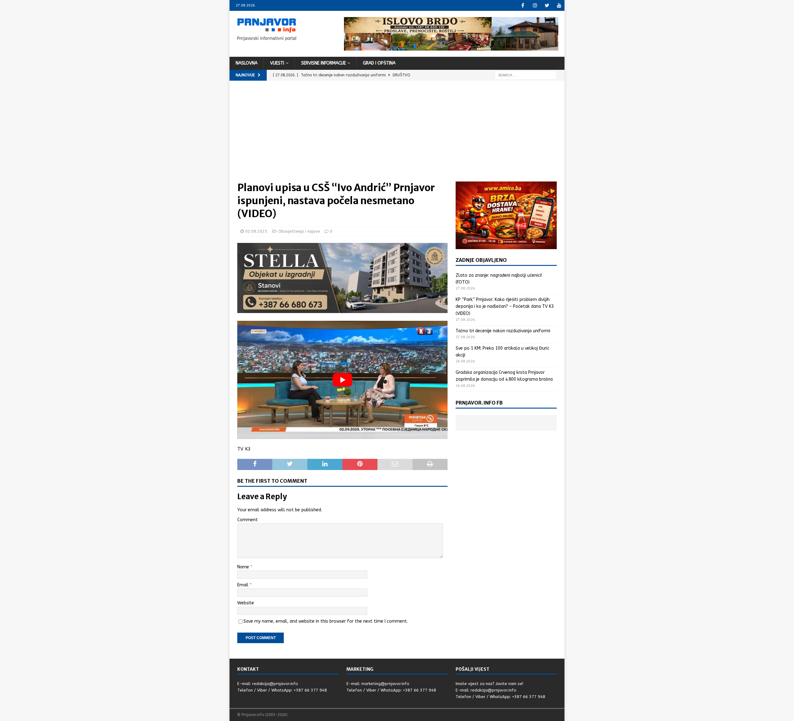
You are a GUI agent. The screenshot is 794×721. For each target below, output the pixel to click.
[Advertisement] (397, 135)
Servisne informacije (323, 63)
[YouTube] (559, 5)
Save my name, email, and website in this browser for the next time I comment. (325, 621)
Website (245, 603)
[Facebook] (522, 5)
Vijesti (277, 63)
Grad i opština (379, 63)
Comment (247, 519)
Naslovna (246, 63)
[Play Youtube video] (342, 380)
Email (243, 585)
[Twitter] (547, 5)
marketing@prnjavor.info (385, 683)
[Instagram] (534, 5)
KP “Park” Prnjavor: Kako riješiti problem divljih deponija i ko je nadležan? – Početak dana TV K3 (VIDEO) (505, 306)
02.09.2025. (256, 231)
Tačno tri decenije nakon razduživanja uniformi (503, 331)
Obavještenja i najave (299, 231)
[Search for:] (526, 75)
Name (243, 567)
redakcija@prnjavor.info (275, 683)
